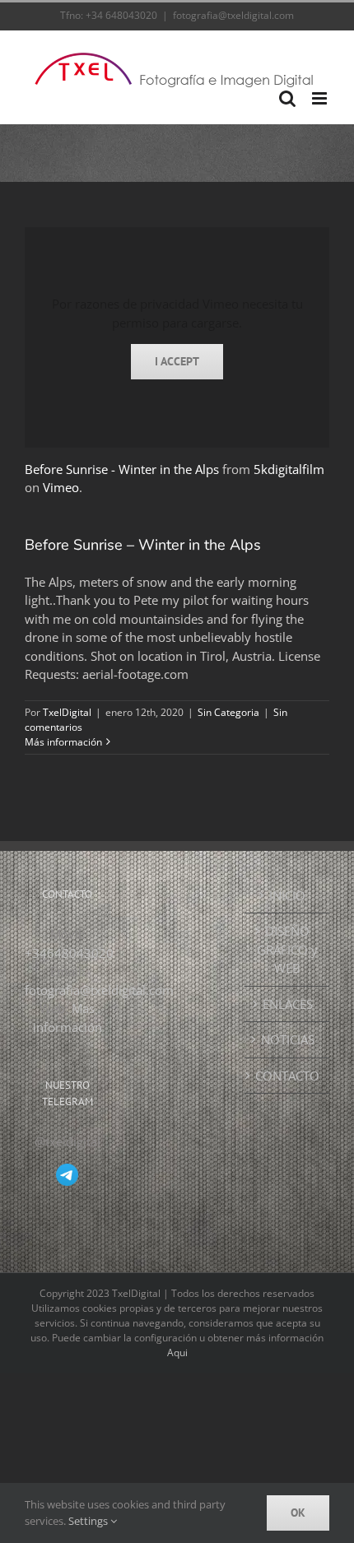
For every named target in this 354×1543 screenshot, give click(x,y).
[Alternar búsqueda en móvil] (287, 98)
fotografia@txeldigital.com (233, 15)
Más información (63, 742)
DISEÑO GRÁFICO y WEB (287, 949)
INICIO (287, 895)
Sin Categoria (228, 712)
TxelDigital (67, 712)
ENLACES (288, 1004)
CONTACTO (287, 1075)
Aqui (177, 1352)
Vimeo (61, 487)
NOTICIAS (287, 1039)
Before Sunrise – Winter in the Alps (143, 545)
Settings (89, 1520)
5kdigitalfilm (289, 469)
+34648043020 (69, 953)
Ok (298, 1512)
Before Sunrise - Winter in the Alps (122, 469)
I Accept (177, 361)
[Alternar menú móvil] (320, 98)
